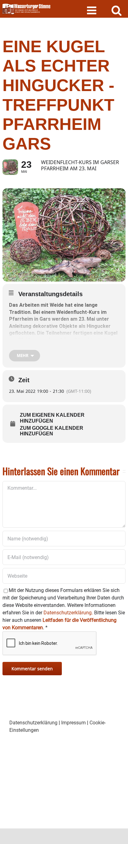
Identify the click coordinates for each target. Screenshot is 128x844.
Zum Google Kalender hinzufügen (51, 430)
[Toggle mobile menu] (92, 10)
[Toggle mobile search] (117, 10)
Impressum (73, 723)
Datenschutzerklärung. (68, 613)
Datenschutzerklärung (33, 723)
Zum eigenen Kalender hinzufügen (52, 417)
